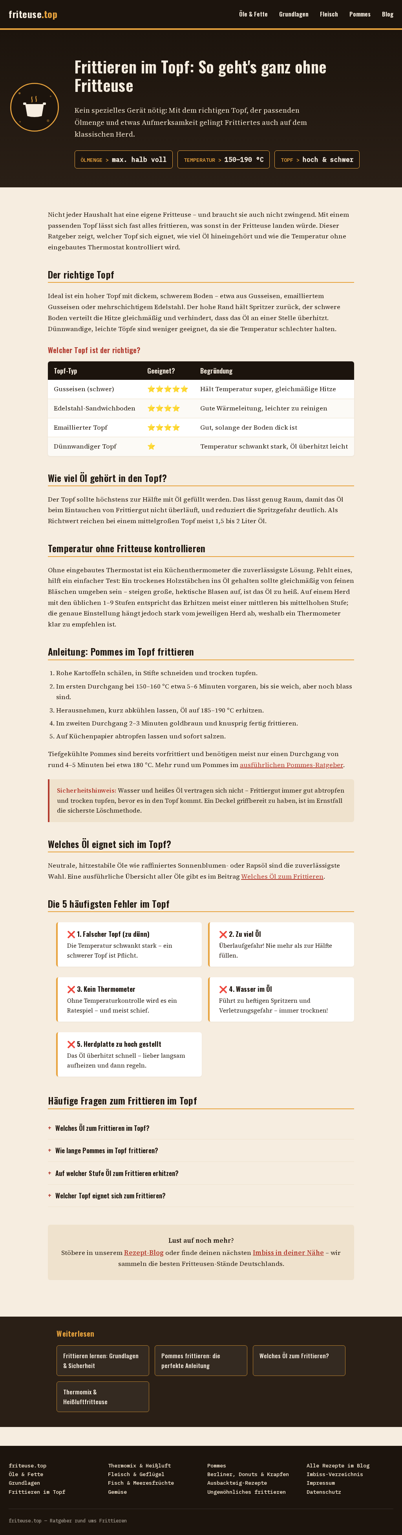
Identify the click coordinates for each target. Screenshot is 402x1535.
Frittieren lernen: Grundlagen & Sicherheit (101, 1360)
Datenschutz (324, 1491)
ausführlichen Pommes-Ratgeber (291, 764)
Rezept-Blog (144, 1252)
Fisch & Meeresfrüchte (141, 1482)
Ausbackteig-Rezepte (237, 1482)
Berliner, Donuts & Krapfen (248, 1474)
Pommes (360, 13)
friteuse (33, 14)
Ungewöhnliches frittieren (246, 1491)
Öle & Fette (253, 13)
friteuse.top (27, 1465)
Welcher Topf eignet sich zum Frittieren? (110, 1195)
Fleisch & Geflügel (136, 1474)
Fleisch (329, 13)
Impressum (321, 1482)
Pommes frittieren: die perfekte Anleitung (190, 1360)
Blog (387, 13)
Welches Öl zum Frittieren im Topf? (102, 1128)
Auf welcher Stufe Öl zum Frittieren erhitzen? (117, 1173)
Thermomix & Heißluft (139, 1465)
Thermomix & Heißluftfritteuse (85, 1396)
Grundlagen (294, 13)
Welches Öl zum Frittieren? (294, 1355)
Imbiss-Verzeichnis (335, 1474)
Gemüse (117, 1491)
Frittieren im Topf (37, 1491)
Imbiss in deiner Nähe (288, 1252)
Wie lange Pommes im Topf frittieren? (106, 1150)
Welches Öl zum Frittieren (282, 876)
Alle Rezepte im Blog (338, 1465)
